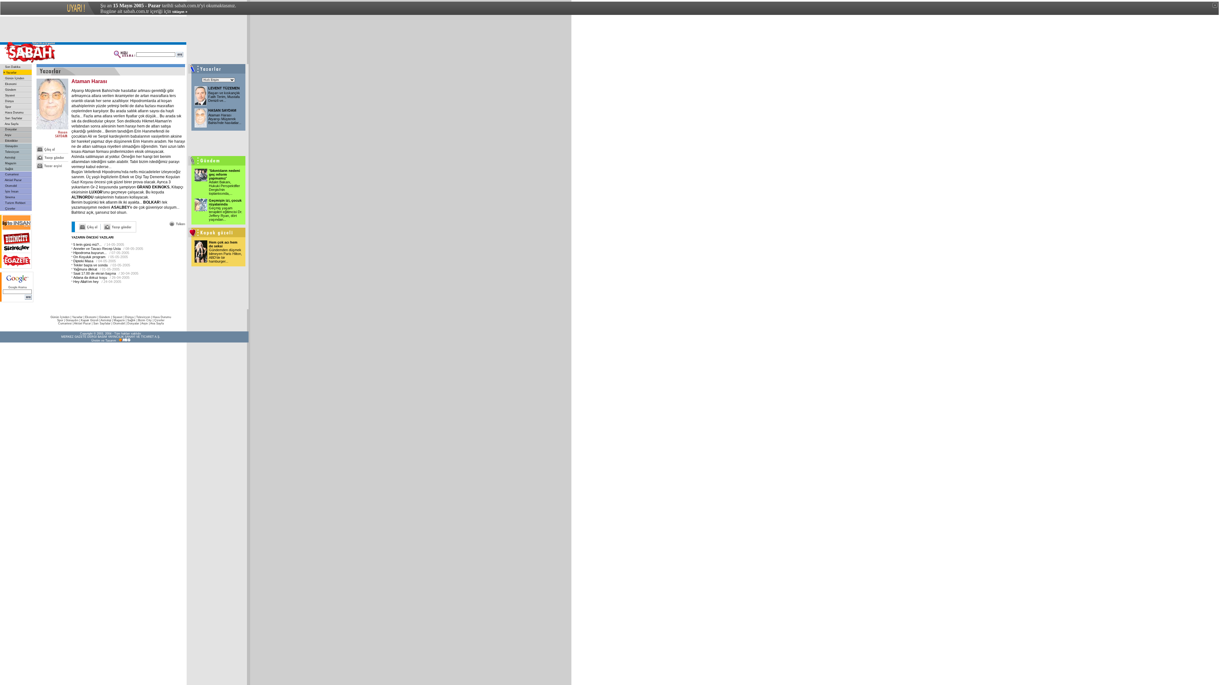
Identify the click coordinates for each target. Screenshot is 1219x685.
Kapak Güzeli (89, 320)
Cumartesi (11, 174)
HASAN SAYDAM (222, 110)
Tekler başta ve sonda (90, 265)
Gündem (10, 89)
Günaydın (11, 146)
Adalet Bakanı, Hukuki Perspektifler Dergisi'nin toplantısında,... (224, 187)
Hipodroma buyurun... (90, 253)
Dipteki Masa (83, 261)
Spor (7, 106)
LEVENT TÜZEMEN (224, 88)
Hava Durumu (13, 112)
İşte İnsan (11, 191)
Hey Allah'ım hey (86, 282)
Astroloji (9, 157)
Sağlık (8, 169)
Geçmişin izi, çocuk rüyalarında (225, 202)
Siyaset (9, 95)
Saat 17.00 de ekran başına (94, 273)
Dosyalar (10, 129)
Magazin (10, 163)
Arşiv (7, 135)
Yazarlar (11, 72)
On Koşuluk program (89, 257)
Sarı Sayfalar (13, 118)
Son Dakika (12, 66)
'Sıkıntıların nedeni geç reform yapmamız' (224, 174)
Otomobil (10, 185)
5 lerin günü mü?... (87, 244)
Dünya (9, 101)
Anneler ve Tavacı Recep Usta (97, 249)
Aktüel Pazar (13, 180)
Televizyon (11, 151)
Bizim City (145, 320)
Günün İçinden (14, 78)
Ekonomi (10, 84)
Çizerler (9, 208)
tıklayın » (179, 12)
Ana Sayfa (11, 124)
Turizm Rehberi (14, 203)
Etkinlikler (11, 140)
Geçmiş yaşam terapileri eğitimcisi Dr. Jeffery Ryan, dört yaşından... (225, 213)
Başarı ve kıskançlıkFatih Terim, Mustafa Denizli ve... (224, 96)
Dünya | (130, 317)
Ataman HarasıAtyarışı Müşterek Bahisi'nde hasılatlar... (224, 119)
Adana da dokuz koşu (90, 277)
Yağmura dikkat (85, 269)
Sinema (9, 197)
